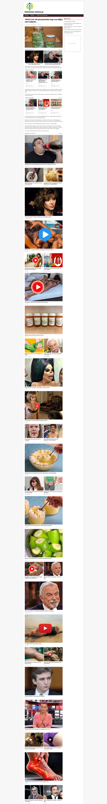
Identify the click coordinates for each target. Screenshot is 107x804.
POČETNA (26, 15)
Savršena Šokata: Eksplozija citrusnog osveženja (72, 29)
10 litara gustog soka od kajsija (69, 21)
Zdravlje (32, 15)
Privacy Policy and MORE (42, 15)
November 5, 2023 (29, 24)
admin (35, 24)
